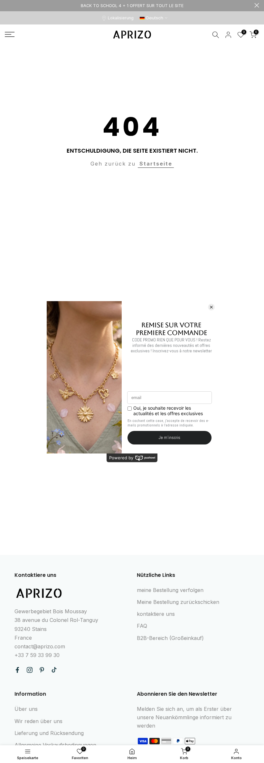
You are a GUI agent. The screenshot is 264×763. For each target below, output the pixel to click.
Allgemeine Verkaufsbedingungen (55, 745)
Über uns (26, 709)
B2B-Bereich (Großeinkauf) (170, 638)
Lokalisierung (121, 17)
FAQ (142, 626)
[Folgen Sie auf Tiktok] (54, 670)
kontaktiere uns (156, 614)
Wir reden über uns (38, 721)
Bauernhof (7, 5)
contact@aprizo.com (39, 646)
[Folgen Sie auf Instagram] (30, 670)
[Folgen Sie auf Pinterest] (42, 670)
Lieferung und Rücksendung (49, 733)
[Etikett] (132, 5)
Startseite (155, 163)
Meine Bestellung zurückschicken (178, 602)
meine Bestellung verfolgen (170, 590)
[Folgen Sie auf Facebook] (17, 670)
